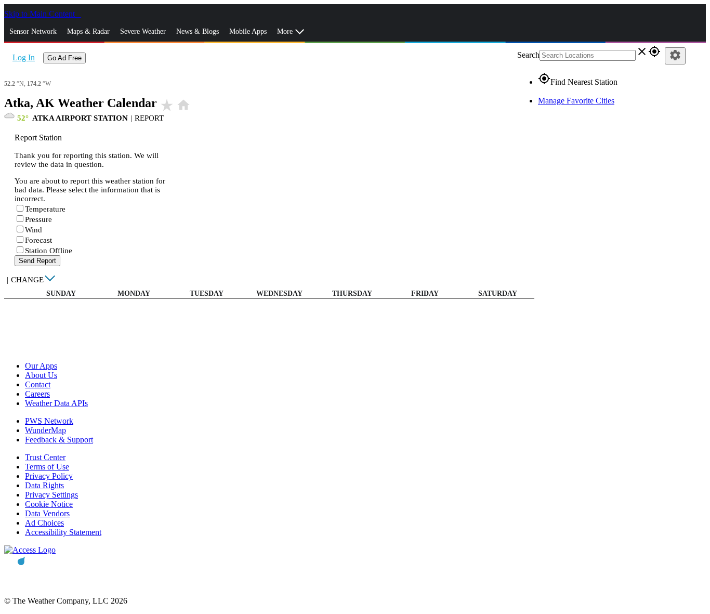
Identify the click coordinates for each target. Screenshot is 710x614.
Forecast (38, 240)
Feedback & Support (59, 439)
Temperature (45, 209)
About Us (41, 375)
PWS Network (49, 420)
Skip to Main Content (40, 13)
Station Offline (48, 250)
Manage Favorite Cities (576, 100)
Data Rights (44, 485)
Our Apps (41, 365)
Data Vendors (47, 513)
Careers (37, 393)
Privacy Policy (49, 476)
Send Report (37, 261)
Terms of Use (47, 466)
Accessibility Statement (63, 532)
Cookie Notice (49, 504)
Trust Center (45, 457)
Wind (33, 230)
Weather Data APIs (56, 403)
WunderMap (45, 430)
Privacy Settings (51, 494)
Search (528, 54)
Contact (37, 384)
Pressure (38, 219)
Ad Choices (44, 522)
